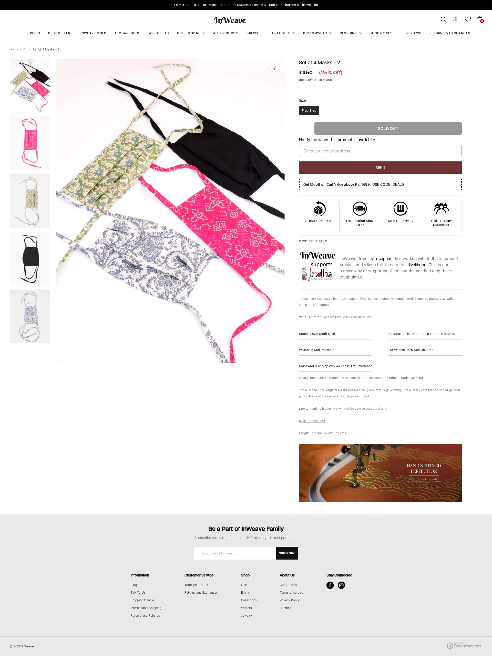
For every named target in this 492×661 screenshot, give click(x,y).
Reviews (413, 33)
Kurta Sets (280, 33)
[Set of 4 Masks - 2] (170, 211)
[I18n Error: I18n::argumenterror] (30, 85)
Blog (134, 585)
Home (14, 49)
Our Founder (289, 585)
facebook (330, 585)
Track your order (196, 585)
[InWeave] (230, 20)
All (26, 49)
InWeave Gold (93, 33)
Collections (188, 33)
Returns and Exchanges (201, 592)
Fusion (245, 585)
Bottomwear (315, 33)
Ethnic (245, 592)
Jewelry (246, 615)
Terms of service (291, 592)
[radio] (309, 110)
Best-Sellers (60, 33)
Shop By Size (381, 33)
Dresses (254, 33)
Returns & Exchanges (449, 33)
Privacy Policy (290, 600)
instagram (341, 585)
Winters (246, 608)
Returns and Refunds (145, 615)
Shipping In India (142, 600)
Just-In (33, 33)
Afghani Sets (127, 33)
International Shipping (146, 608)
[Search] (440, 20)
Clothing (348, 33)
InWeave (28, 646)
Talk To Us (138, 592)
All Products (225, 33)
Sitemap (286, 608)
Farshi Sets (158, 33)
